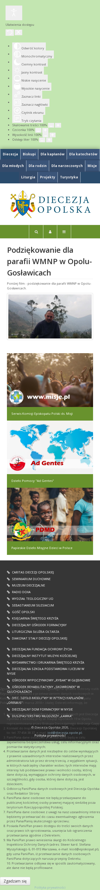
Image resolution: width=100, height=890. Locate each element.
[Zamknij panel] (18, 32)
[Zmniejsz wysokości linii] (45, 135)
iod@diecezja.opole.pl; (65, 732)
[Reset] (10, 32)
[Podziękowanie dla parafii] (50, 316)
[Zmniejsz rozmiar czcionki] (38, 130)
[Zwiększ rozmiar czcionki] (45, 130)
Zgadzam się (15, 881)
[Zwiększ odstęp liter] (49, 140)
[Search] (36, 231)
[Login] (50, 231)
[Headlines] (50, 204)
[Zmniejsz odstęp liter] (42, 140)
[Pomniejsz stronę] (51, 125)
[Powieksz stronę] (58, 125)
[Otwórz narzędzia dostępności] (14, 13)
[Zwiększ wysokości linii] (52, 135)
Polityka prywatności (50, 887)
